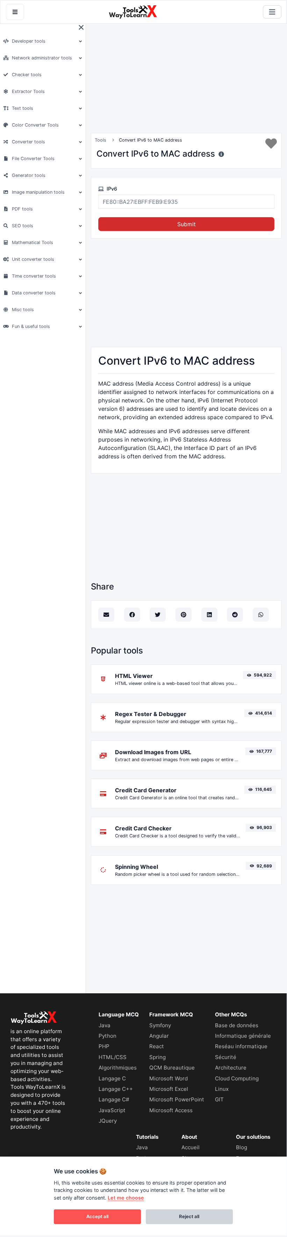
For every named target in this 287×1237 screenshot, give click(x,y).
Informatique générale (243, 1035)
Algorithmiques (118, 1067)
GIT (219, 1099)
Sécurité (225, 1057)
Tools (100, 140)
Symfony (160, 1025)
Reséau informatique (241, 1046)
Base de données (236, 1025)
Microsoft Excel (168, 1089)
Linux (222, 1089)
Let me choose (126, 1198)
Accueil (190, 1147)
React (156, 1046)
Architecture (230, 1067)
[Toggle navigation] (272, 12)
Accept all (97, 1216)
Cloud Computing (237, 1078)
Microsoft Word (168, 1078)
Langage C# (114, 1099)
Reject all (189, 1216)
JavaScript (112, 1110)
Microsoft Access (171, 1110)
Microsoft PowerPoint (176, 1099)
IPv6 (111, 189)
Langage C (112, 1078)
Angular (159, 1035)
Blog (241, 1147)
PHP (104, 1046)
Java (104, 1025)
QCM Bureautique (172, 1067)
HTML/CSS (113, 1057)
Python (107, 1035)
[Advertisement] (143, 78)
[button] (42, 41)
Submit (186, 224)
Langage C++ (116, 1089)
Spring (157, 1057)
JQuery (108, 1120)
